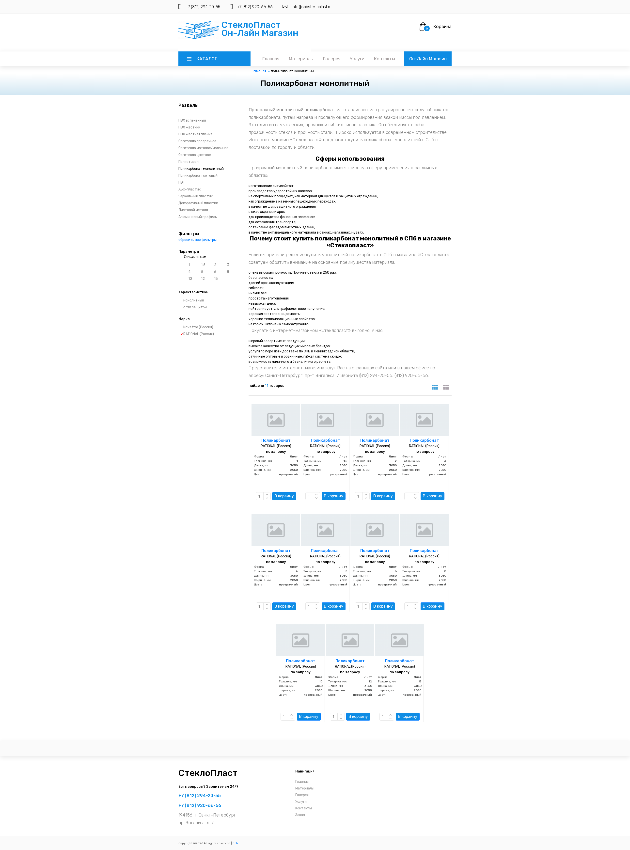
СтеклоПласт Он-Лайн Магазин (259, 28)
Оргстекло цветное (194, 155)
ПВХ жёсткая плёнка (195, 134)
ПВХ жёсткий (189, 127)
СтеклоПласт (207, 773)
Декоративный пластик (198, 203)
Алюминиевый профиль (197, 217)
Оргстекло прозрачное (197, 141)
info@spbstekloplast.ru (311, 6)
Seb (235, 843)
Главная (270, 59)
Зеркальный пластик (195, 196)
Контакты (384, 59)
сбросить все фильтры (197, 240)
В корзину (284, 496)
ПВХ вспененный (192, 120)
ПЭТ (181, 182)
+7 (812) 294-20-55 (203, 6)
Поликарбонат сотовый (198, 175)
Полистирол (188, 162)
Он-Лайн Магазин (428, 59)
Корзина (442, 26)
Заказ (300, 815)
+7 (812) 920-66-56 (255, 6)
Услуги (357, 59)
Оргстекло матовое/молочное (203, 148)
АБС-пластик (189, 189)
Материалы (301, 59)
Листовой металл (193, 210)
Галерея (331, 59)
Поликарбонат (276, 440)
